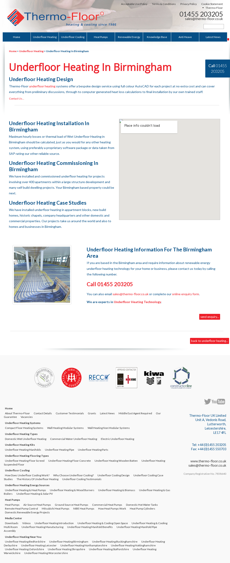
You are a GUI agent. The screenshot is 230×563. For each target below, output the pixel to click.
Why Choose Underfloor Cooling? (73, 475)
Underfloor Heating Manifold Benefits (90, 527)
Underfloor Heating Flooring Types (27, 455)
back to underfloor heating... (209, 341)
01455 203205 (201, 14)
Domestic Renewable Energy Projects (27, 512)
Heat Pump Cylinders (142, 508)
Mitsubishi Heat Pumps (55, 508)
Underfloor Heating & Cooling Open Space (102, 523)
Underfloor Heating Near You (23, 537)
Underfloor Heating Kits (20, 444)
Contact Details (43, 413)
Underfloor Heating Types (21, 434)
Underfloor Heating (45, 36)
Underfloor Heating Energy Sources (27, 485)
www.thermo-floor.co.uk (208, 461)
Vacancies (27, 417)
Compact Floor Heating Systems (24, 428)
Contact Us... (16, 98)
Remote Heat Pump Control (21, 508)
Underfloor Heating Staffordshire (109, 549)
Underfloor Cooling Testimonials (82, 479)
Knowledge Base (157, 36)
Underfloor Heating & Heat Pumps (25, 490)
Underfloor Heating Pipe (59, 449)
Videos (26, 523)
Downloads (11, 523)
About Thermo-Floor (17, 413)
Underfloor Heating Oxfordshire (24, 549)
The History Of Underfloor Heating (37, 479)
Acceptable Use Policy (134, 4)
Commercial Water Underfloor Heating (73, 439)
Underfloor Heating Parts (93, 449)
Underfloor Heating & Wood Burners (72, 490)
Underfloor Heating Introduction (54, 523)
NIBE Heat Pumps (83, 508)
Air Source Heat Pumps (37, 504)
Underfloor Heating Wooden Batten (116, 460)
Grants (92, 413)
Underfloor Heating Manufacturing (42, 527)
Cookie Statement (212, 4)
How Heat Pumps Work (112, 508)
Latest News (213, 36)
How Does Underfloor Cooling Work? (27, 475)
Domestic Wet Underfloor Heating (25, 439)
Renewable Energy (129, 36)
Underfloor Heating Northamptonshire (83, 545)
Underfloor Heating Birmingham (68, 541)
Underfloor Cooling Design (113, 475)
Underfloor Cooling (72, 36)
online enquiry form (185, 294)
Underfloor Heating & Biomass (116, 490)
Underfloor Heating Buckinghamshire (114, 541)
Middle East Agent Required (135, 413)
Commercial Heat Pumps (107, 504)
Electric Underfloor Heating (117, 439)
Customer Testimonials (70, 413)
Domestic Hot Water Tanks (142, 504)
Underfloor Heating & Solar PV (34, 493)
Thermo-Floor (214, 7)
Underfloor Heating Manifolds (23, 449)
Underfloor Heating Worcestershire (46, 553)
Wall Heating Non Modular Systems (109, 428)
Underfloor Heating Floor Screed (24, 460)
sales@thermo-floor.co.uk (204, 19)
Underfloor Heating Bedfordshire (25, 541)
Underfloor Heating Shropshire (66, 549)
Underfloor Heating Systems (22, 423)
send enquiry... (209, 317)
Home (16, 36)
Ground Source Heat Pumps (71, 504)
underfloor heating (42, 86)
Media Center (13, 518)
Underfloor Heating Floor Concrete (69, 460)
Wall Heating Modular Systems (65, 428)
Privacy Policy (188, 4)
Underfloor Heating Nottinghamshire (133, 545)
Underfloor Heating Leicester (39, 545)
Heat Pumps (101, 36)
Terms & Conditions (164, 4)
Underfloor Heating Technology (137, 302)
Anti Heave (185, 36)
